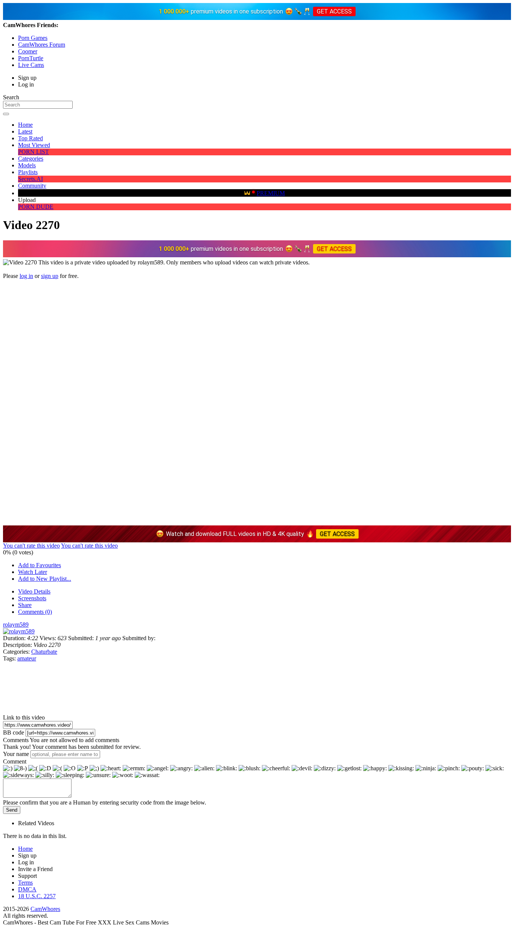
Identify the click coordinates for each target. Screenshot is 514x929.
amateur (26, 658)
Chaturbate (44, 651)
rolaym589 (16, 624)
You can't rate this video (31, 545)
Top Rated (30, 138)
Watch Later (32, 572)
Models (27, 165)
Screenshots (32, 598)
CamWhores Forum (41, 44)
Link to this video (24, 717)
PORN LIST (33, 152)
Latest (25, 131)
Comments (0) (35, 612)
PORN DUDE (35, 206)
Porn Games (32, 38)
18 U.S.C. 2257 (37, 896)
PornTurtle (30, 58)
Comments (16, 740)
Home (25, 124)
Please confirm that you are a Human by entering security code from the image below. (104, 802)
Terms (25, 882)
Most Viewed (34, 145)
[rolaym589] (19, 631)
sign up (49, 276)
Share (25, 605)
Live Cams (31, 65)
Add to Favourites (39, 565)
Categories (30, 158)
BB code (13, 732)
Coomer (27, 51)
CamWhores (45, 909)
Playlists (28, 172)
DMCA (27, 889)
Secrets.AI (30, 179)
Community (32, 185)
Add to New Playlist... (44, 578)
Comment (14, 761)
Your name (16, 754)
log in (26, 276)
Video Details (34, 591)
